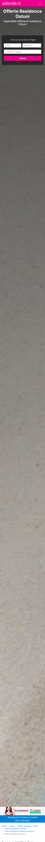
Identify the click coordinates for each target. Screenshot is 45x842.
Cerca (22, 58)
